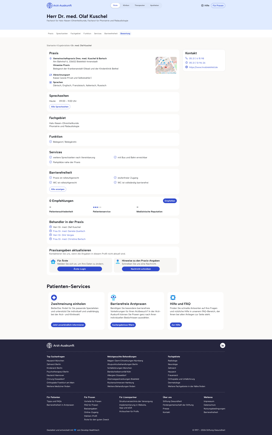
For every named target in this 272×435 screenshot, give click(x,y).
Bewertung (125, 33)
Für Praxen (218, 5)
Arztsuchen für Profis (129, 411)
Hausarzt (172, 371)
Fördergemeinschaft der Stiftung (178, 405)
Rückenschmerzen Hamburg (120, 382)
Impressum (209, 401)
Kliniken (126, 5)
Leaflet (163, 73)
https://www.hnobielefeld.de (203, 67)
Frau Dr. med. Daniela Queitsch (69, 231)
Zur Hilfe (176, 325)
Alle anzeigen (57, 189)
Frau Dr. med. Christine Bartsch (69, 239)
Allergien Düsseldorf (116, 375)
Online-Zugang (91, 412)
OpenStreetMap (171, 73)
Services (97, 33)
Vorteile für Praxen (92, 401)
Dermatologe (174, 382)
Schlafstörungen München (119, 368)
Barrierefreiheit (111, 33)
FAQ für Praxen (91, 405)
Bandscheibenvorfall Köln (119, 371)
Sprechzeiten (62, 33)
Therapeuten (140, 5)
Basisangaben (90, 408)
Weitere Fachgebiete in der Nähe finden (186, 386)
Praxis (50, 33)
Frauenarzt (173, 375)
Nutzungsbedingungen (214, 408)
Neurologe (173, 364)
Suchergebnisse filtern (123, 325)
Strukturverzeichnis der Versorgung (136, 401)
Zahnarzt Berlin (54, 364)
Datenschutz (210, 405)
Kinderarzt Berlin (54, 368)
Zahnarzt (172, 368)
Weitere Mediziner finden (58, 386)
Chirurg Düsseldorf (55, 379)
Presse (166, 408)
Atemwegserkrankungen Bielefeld (123, 379)
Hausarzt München (55, 360)
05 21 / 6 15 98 (196, 58)
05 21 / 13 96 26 (197, 62)
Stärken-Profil (90, 416)
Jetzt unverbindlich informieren (68, 325)
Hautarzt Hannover (55, 375)
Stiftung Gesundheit (172, 401)
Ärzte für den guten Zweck (96, 419)
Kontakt (166, 412)
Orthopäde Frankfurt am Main (60, 382)
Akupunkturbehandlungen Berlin (122, 364)
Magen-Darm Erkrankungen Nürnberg (125, 360)
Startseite (51, 45)
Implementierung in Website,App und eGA (132, 406)
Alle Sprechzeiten (59, 106)
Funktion (87, 33)
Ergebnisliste (63, 45)
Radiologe (172, 360)
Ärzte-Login (80, 269)
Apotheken (154, 5)
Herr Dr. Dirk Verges (63, 235)
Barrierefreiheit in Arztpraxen (60, 405)
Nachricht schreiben (141, 269)
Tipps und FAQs (54, 401)
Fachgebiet (76, 33)
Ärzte (115, 5)
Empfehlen (170, 201)
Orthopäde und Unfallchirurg (181, 379)
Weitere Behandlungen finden (121, 386)
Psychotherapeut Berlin (58, 371)
